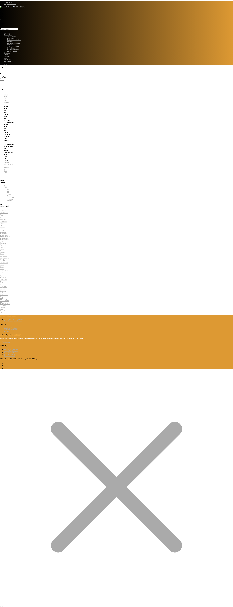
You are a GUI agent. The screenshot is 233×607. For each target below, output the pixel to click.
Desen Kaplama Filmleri (5, 235)
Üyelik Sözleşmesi (9, 352)
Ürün (1, 312)
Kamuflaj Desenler (3, 246)
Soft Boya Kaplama (13, 46)
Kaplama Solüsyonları (4, 257)
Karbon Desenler (4, 261)
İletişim (6, 64)
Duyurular (7, 53)
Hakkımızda (7, 61)
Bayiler (6, 54)
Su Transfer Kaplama (5, 300)
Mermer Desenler (3, 279)
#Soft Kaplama (18, 321)
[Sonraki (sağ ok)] (2, 606)
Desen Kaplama (11, 48)
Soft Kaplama (11, 45)
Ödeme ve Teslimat (9, 354)
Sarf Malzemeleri (4, 294)
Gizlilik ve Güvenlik (9, 356)
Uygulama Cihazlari (10, 199)
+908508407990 (8, 2)
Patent (5, 58)
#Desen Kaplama (18, 319)
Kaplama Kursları (12, 51)
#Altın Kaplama (8, 319)
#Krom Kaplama (8, 321)
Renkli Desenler (3, 290)
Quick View (5, 171)
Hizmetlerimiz (8, 35)
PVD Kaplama (11, 38)
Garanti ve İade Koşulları (11, 349)
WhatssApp (6, 342)
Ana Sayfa (7, 33)
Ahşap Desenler (4, 211)
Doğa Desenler (3, 242)
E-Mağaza (7, 56)
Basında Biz (7, 59)
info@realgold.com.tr (10, 4)
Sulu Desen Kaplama (13, 49)
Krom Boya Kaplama (13, 43)
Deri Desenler (2, 229)
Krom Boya (10, 41)
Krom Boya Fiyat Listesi (11, 328)
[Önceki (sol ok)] (0, 606)
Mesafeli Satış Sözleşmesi (11, 351)
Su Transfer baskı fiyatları (11, 329)
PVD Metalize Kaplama (14, 40)
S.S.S (5, 62)
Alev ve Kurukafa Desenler (3, 218)
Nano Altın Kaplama (3, 284)
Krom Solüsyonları (10, 196)
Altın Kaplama (11, 36)
